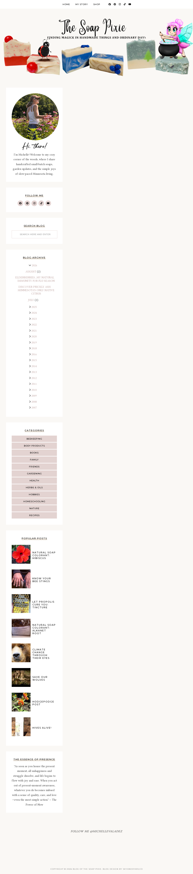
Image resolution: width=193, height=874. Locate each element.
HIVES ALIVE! (42, 727)
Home (66, 4)
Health (34, 480)
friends (34, 466)
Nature (34, 508)
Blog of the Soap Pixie (87, 869)
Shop (96, 4)
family (34, 459)
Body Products (34, 445)
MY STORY (81, 4)
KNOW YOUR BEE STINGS (41, 580)
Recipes (34, 515)
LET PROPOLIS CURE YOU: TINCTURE (43, 604)
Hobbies (34, 494)
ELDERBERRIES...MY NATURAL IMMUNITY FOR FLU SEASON (35, 279)
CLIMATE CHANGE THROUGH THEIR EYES (41, 653)
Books (34, 452)
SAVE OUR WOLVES (40, 678)
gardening (34, 473)
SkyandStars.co (133, 869)
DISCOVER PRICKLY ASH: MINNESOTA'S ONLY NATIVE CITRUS (36, 290)
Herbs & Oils (34, 487)
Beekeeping (34, 438)
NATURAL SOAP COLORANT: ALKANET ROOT (44, 629)
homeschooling (34, 501)
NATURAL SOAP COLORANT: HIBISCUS (44, 555)
